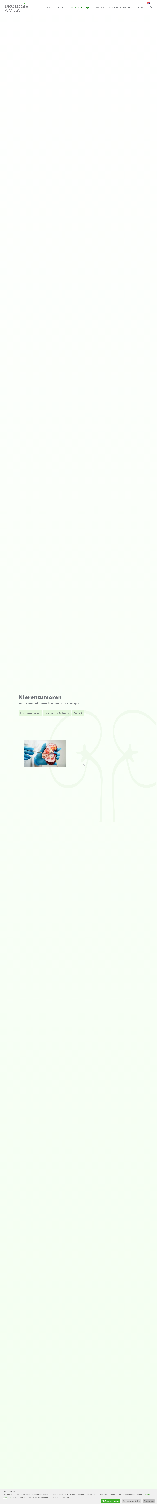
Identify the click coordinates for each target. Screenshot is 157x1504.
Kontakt (78, 713)
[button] (151, 7)
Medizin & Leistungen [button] (80, 7)
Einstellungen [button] (149, 1501)
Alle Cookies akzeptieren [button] (110, 1501)
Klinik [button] (48, 7)
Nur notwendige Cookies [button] (131, 1501)
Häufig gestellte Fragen (57, 713)
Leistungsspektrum (30, 713)
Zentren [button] (60, 7)
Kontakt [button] (140, 7)
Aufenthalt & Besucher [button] (120, 7)
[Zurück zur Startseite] (16, 7)
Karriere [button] (100, 7)
